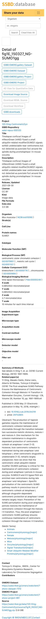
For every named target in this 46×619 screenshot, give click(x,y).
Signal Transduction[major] (20, 547)
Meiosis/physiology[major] (20, 538)
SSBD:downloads (12, 112)
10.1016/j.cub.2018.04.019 (23, 411)
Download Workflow (13, 106)
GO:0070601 (8, 261)
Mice (9, 541)
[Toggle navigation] (38, 12)
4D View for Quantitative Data (18, 88)
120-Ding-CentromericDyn (14, 124)
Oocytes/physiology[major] (20, 544)
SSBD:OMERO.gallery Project (17, 76)
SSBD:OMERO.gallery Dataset (18, 65)
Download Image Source (15, 94)
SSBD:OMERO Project (14, 82)
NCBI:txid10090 (25, 217)
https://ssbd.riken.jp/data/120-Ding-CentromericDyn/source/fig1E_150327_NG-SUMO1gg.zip (22, 607)
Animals (11, 529)
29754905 (18, 415)
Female (10, 535)
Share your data (14, 12)
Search (14, 32)
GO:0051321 (8, 264)
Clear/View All (28, 32)
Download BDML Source (15, 100)
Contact (36, 617)
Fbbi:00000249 (33, 279)
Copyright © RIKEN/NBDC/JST (17, 617)
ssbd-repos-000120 (11, 130)
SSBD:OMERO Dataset (14, 70)
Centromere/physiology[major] (22, 532)
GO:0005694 (9, 273)
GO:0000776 (21, 270)
